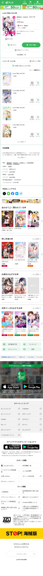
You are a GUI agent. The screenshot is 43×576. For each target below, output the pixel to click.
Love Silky (12, 171)
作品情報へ (20, 54)
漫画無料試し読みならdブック (9, 357)
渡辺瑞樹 (9, 164)
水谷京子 (25, 17)
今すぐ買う (32, 45)
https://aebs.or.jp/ (19, 524)
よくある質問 (27, 471)
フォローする (34, 17)
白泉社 (10, 166)
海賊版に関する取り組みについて (9, 508)
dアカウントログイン (8, 481)
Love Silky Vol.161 (19, 125)
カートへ (13, 45)
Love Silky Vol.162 (19, 107)
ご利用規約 (4, 492)
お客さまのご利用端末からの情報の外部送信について (31, 508)
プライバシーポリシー (8, 497)
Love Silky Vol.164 (19, 73)
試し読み (10, 39)
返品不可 (19, 33)
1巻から (31, 70)
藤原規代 (19, 17)
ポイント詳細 (21, 28)
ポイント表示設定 (28, 476)
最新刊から (37, 70)
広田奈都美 (30, 162)
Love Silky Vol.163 (19, 90)
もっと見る (36, 239)
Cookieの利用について (30, 502)
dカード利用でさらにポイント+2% (25, 31)
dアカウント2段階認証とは (8, 502)
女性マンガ (12, 169)
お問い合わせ (5, 476)
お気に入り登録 (36, 61)
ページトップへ (21, 554)
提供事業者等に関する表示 (31, 492)
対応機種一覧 (27, 465)
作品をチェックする (22, 50)
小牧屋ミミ (23, 162)
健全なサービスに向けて (31, 497)
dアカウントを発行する (21, 544)
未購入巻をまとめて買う (23, 66)
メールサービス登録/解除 (8, 471)
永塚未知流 (16, 164)
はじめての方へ (9, 465)
